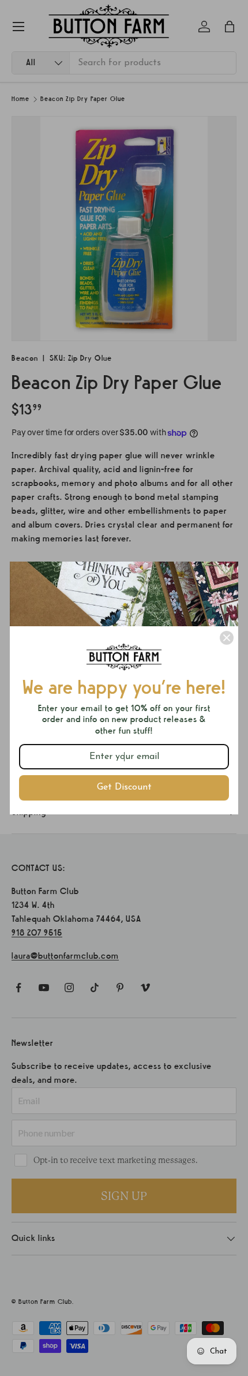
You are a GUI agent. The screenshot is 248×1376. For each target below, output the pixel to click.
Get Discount (124, 787)
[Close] (227, 638)
